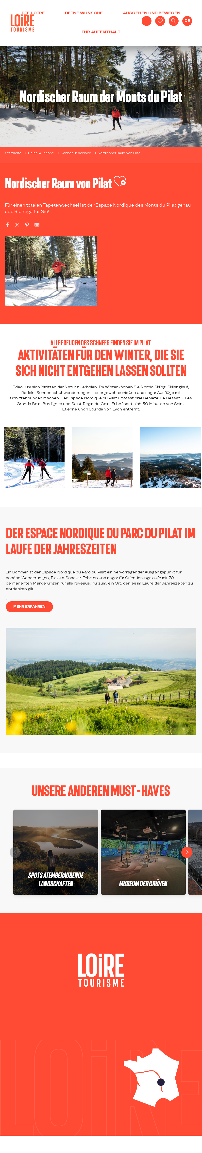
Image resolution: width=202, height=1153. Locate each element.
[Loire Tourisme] (22, 23)
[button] (174, 21)
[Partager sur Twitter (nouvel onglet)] (17, 225)
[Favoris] (160, 21)
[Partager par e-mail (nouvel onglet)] (36, 225)
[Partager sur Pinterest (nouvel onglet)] (27, 225)
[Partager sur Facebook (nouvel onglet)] (7, 225)
